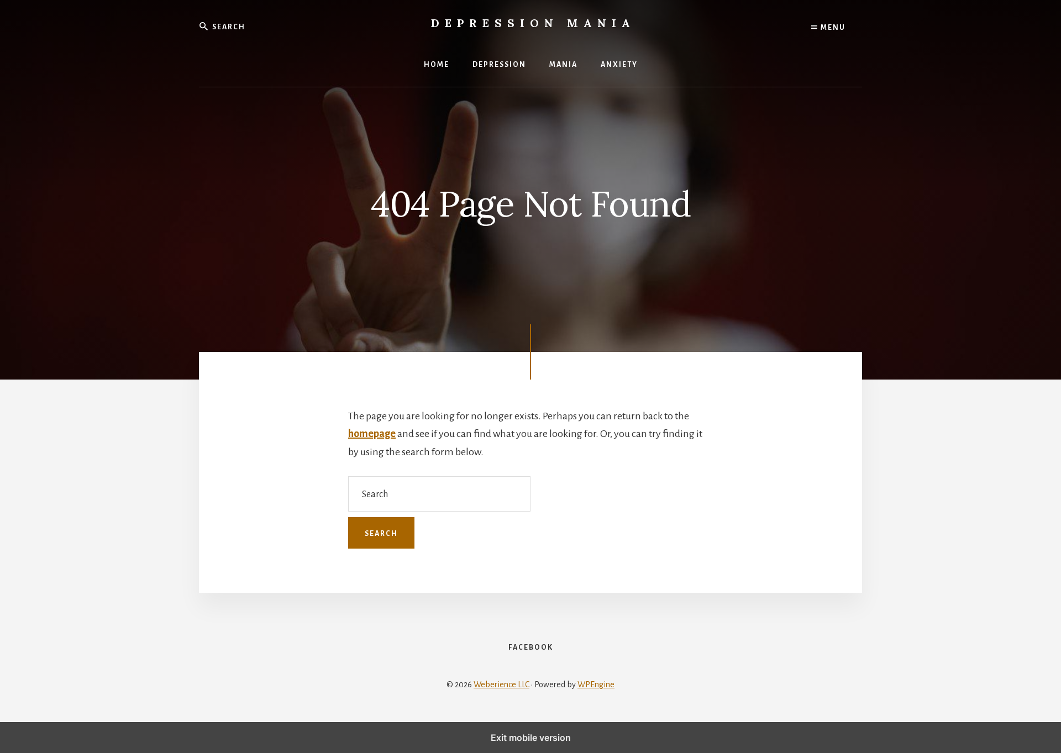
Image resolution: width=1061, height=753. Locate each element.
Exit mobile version (531, 737)
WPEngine (595, 684)
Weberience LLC (501, 684)
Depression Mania (533, 23)
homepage (372, 433)
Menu (831, 27)
